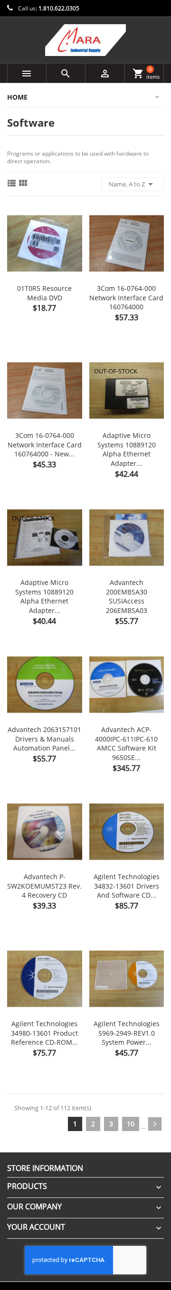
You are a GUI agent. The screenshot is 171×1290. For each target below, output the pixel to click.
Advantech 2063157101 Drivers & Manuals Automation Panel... (44, 739)
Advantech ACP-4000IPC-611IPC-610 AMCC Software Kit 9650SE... (126, 743)
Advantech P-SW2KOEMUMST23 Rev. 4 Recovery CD (44, 886)
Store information (45, 1168)
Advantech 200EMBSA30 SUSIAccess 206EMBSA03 (126, 596)
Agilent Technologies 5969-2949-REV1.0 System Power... (127, 1033)
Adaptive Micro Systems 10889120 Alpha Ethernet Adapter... (126, 449)
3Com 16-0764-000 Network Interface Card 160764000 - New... (45, 445)
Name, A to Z (132, 184)
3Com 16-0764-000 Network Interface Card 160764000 (126, 298)
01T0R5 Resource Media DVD (44, 293)
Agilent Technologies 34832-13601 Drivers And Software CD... (127, 886)
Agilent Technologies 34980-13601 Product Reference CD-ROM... (44, 1033)
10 (130, 1123)
